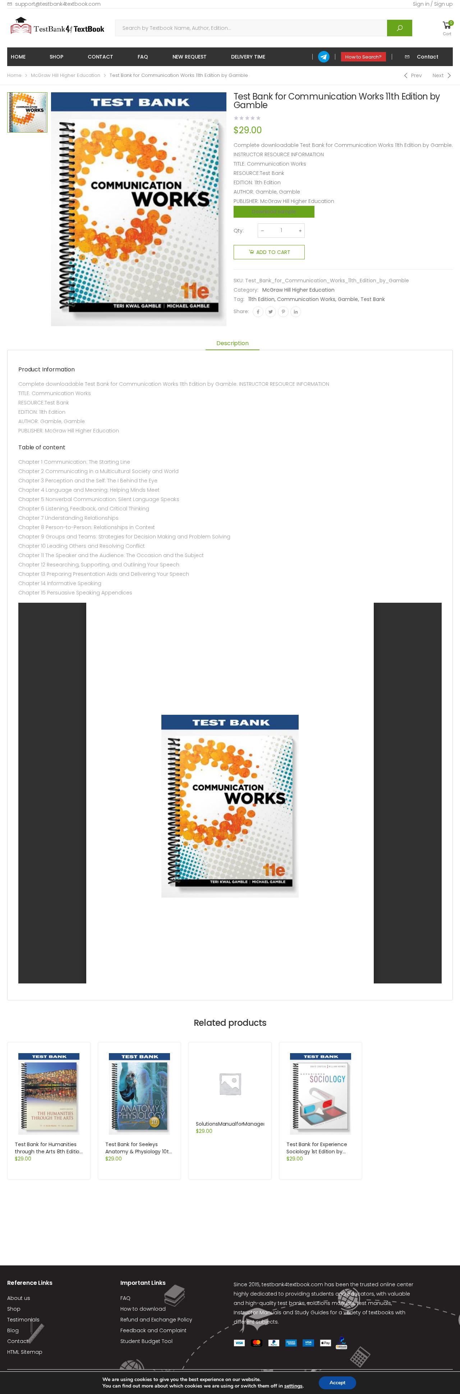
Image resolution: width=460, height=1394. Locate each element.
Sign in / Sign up (433, 4)
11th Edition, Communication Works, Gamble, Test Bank (316, 299)
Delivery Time (248, 56)
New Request (189, 56)
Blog (13, 1330)
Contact (100, 56)
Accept (337, 1382)
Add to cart (273, 252)
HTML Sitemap (24, 1352)
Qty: (239, 230)
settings (293, 1386)
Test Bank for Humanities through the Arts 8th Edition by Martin (49, 1151)
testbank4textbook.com (292, 1284)
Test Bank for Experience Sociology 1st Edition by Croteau (316, 1151)
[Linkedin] (295, 311)
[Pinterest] (283, 311)
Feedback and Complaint (153, 1330)
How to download (143, 1308)
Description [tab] (232, 343)
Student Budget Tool (146, 1341)
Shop (56, 56)
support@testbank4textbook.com (58, 4)
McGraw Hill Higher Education (65, 75)
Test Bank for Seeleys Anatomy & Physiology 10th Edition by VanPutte (138, 1151)
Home (18, 56)
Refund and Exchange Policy (156, 1319)
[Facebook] (258, 311)
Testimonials (23, 1319)
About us (18, 1298)
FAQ (143, 56)
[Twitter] (270, 311)
